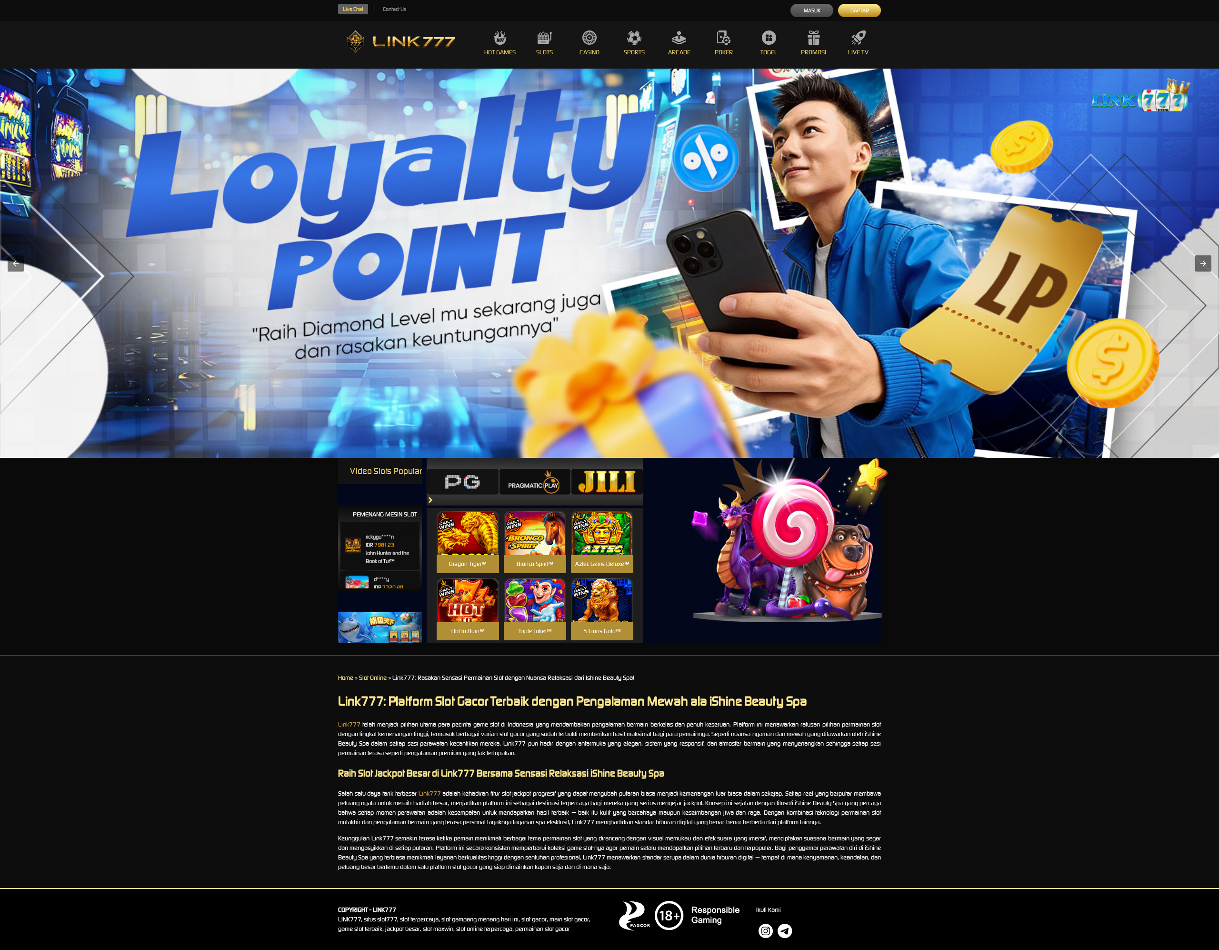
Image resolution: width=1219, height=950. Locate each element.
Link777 (349, 724)
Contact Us (394, 9)
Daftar (859, 10)
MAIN (467, 543)
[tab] (463, 482)
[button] (16, 263)
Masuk (812, 10)
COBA (467, 521)
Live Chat (353, 9)
